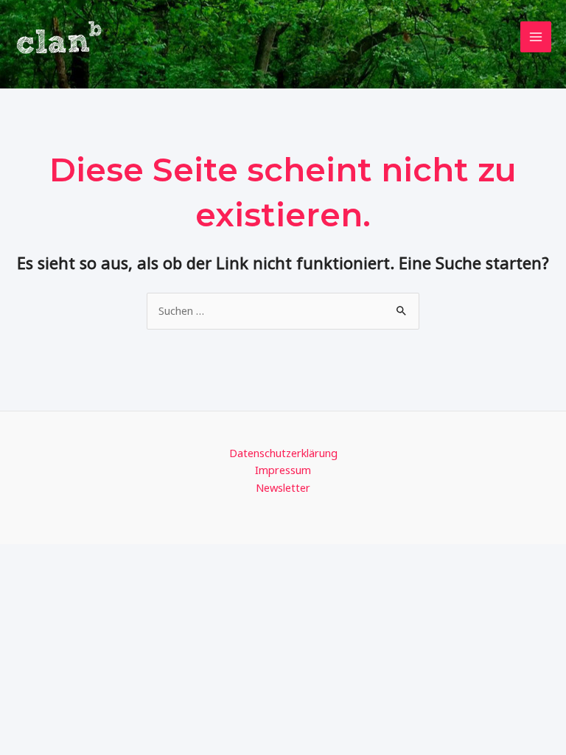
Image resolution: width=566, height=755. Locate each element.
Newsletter (283, 487)
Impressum (283, 469)
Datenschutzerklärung (283, 452)
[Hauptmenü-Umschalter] (535, 36)
